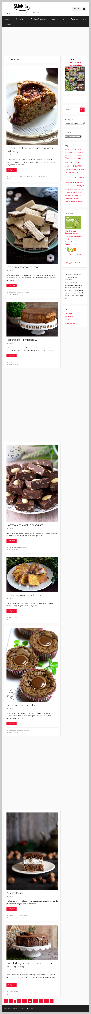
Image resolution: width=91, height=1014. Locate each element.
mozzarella (79, 178)
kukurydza (74, 169)
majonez (67, 172)
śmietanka (74, 201)
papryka (80, 185)
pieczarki (69, 189)
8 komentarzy (13, 179)
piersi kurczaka (78, 189)
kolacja (67, 169)
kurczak (81, 169)
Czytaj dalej (11, 170)
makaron (72, 172)
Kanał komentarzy (71, 320)
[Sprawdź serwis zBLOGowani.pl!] (75, 254)
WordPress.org (70, 323)
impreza (74, 162)
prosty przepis (71, 192)
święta (67, 204)
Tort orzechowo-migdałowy (21, 339)
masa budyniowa (69, 175)
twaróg (71, 198)
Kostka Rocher (14, 892)
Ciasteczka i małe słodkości (17, 292)
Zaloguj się (68, 313)
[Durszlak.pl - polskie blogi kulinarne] (70, 231)
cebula (66, 152)
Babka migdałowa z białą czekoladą (27, 595)
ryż (82, 192)
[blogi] (67, 244)
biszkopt (68, 149)
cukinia (74, 152)
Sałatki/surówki (19, 19)
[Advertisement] (45, 42)
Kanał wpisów (69, 317)
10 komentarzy (13, 918)
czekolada (80, 152)
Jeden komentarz (14, 732)
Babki (11, 617)
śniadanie (80, 201)
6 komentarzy (13, 294)
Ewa (11, 155)
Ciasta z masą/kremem (21, 915)
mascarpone (77, 175)
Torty (15, 362)
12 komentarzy (13, 994)
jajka (79, 162)
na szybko (69, 182)
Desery (29, 292)
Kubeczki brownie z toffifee (21, 705)
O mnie (62, 19)
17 (46, 1001)
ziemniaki (76, 198)
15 (35, 1001)
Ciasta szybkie (18, 176)
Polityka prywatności (78, 19)
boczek (79, 149)
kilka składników (75, 166)
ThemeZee (29, 1008)
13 (24, 1001)
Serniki (16, 991)
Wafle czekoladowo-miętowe (22, 266)
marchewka (79, 172)
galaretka (68, 162)
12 (19, 1001)
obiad (76, 181)
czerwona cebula (71, 155)
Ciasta (6, 19)
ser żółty (75, 195)
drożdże (80, 155)
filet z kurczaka (73, 158)
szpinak (80, 195)
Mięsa (53, 19)
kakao (66, 166)
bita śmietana (74, 149)
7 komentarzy (13, 550)
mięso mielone (69, 178)
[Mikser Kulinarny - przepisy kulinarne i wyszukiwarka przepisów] (73, 228)
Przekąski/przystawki (38, 19)
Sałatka (68, 195)
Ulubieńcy (7, 25)
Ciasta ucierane (28, 176)
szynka (67, 198)
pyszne (79, 192)
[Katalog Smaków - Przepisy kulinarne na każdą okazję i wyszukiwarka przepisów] (75, 241)
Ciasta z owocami (39, 176)
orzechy (73, 186)
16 (41, 1001)
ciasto (70, 152)
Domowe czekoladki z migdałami (25, 524)
